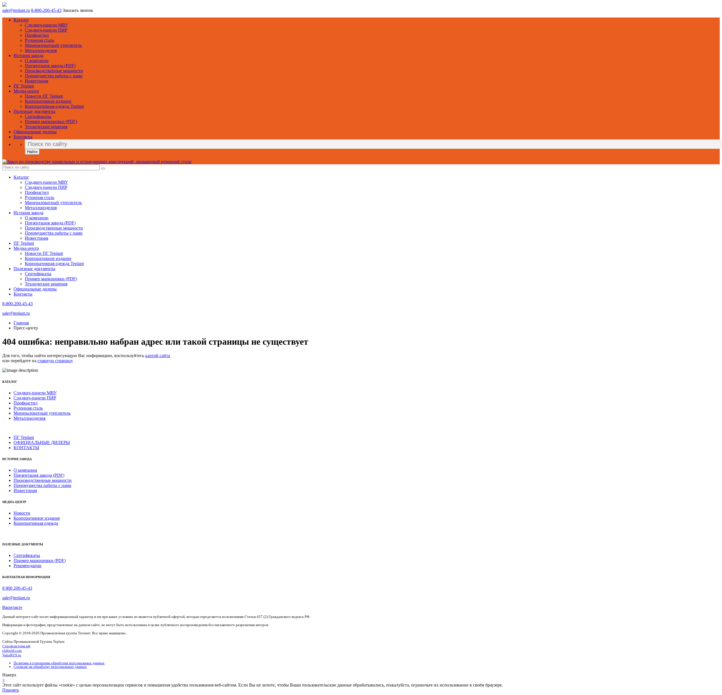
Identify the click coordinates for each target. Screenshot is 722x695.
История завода (28, 55)
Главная (21, 322)
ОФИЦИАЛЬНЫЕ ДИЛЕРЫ (42, 442)
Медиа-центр (26, 91)
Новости (22, 513)
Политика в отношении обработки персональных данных (59, 663)
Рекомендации (27, 565)
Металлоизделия (41, 50)
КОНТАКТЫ (26, 447)
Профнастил (37, 35)
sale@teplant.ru (16, 10)
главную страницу (55, 360)
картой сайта (157, 355)
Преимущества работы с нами (54, 75)
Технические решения (46, 126)
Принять (10, 690)
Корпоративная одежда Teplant (54, 106)
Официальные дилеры (35, 131)
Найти (32, 152)
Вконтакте (12, 607)
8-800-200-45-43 (46, 10)
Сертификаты (38, 116)
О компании (37, 60)
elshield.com (12, 650)
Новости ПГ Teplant (44, 96)
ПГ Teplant (24, 86)
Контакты (23, 136)
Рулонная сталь (39, 40)
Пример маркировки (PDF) (51, 121)
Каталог (21, 20)
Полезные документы (34, 111)
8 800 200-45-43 (17, 588)
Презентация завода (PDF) (50, 65)
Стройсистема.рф (16, 646)
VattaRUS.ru (11, 655)
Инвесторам (36, 80)
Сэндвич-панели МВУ (46, 25)
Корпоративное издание (48, 101)
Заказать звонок (78, 10)
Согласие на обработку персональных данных (50, 667)
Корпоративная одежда (36, 523)
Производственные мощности (54, 70)
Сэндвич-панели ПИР (46, 30)
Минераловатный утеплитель (53, 45)
